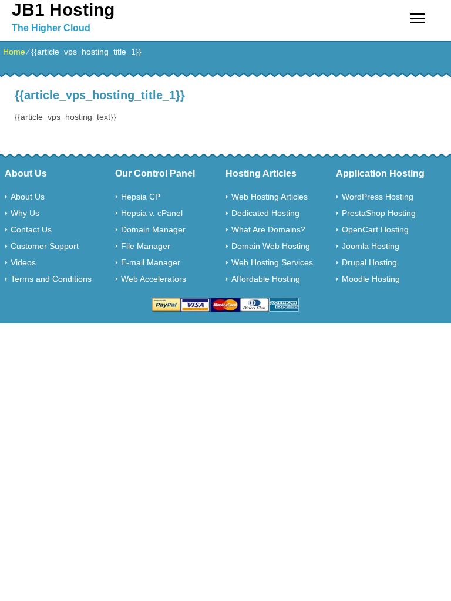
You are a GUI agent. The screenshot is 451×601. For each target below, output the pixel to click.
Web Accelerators (153, 278)
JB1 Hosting (63, 9)
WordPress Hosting (377, 196)
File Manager (145, 246)
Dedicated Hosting (265, 213)
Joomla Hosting (370, 246)
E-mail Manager (150, 262)
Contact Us (31, 229)
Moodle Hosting (371, 278)
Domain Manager (153, 229)
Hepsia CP (140, 196)
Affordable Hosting (265, 278)
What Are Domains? (268, 229)
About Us (28, 196)
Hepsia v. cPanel (152, 213)
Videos (23, 262)
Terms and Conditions (51, 278)
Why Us (25, 213)
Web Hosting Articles (269, 196)
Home (14, 51)
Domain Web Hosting (270, 246)
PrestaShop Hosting (379, 213)
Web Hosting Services (272, 262)
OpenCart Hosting (375, 229)
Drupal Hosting (369, 262)
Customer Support (45, 246)
